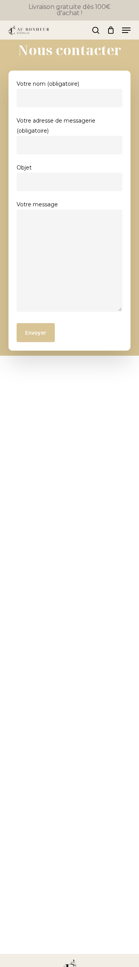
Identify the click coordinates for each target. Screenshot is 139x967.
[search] (95, 30)
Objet (24, 167)
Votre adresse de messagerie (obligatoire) (56, 125)
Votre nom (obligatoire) (48, 83)
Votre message (37, 204)
